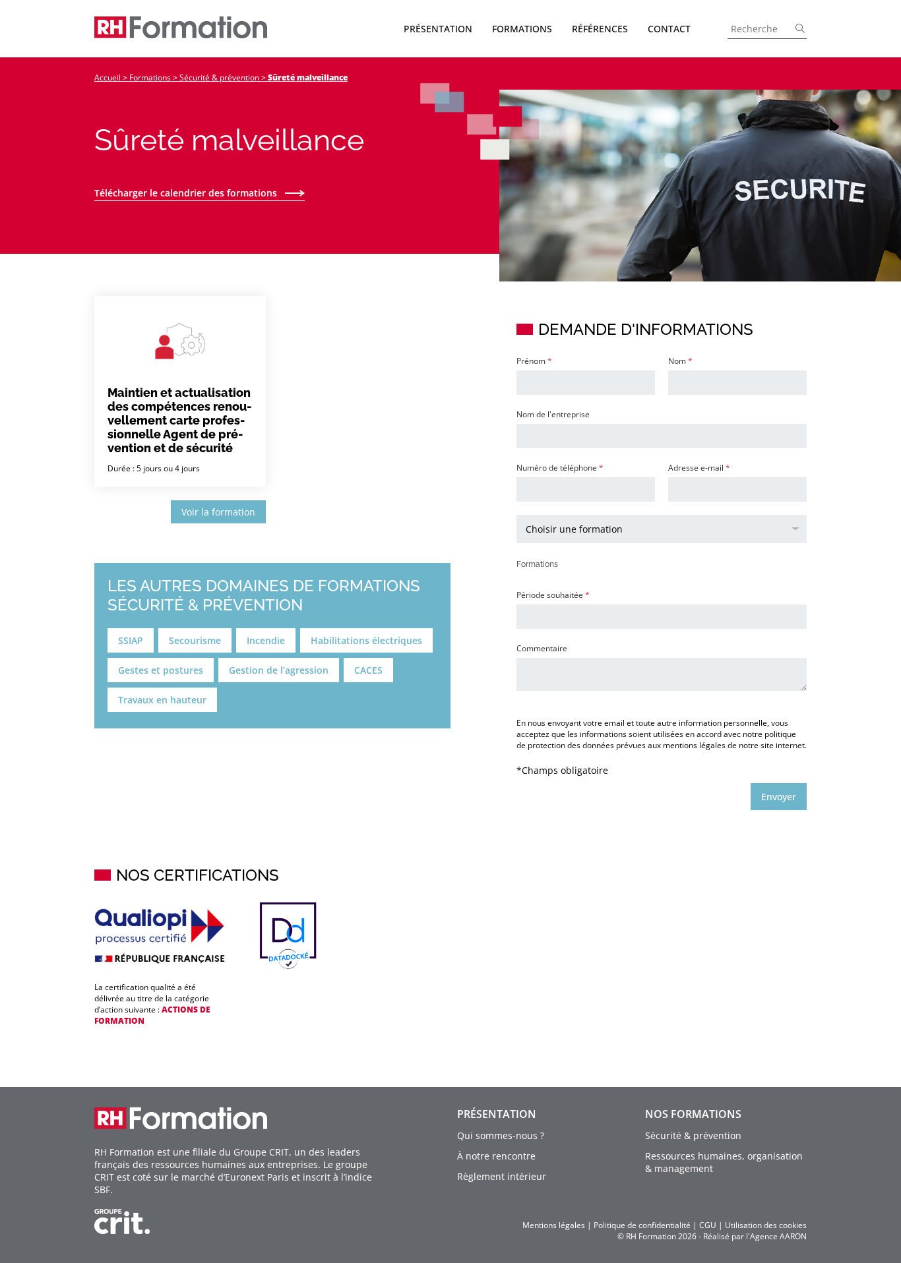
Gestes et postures (160, 670)
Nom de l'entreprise (553, 414)
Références (600, 28)
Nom (680, 361)
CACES (368, 670)
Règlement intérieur (501, 1176)
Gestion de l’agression (278, 670)
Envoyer (778, 796)
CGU (707, 1225)
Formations (150, 77)
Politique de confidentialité (642, 1225)
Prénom (534, 361)
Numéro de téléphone (560, 467)
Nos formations (693, 1114)
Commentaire (541, 648)
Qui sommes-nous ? (500, 1135)
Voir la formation (218, 512)
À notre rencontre (496, 1156)
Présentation (496, 1114)
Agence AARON (778, 1236)
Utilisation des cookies (766, 1225)
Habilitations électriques (366, 640)
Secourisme (195, 640)
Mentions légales (553, 1225)
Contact (669, 28)
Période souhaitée (553, 595)
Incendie (266, 640)
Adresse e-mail (699, 467)
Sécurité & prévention (219, 77)
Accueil (107, 77)
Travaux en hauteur (162, 699)
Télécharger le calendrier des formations (185, 193)
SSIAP (130, 640)
